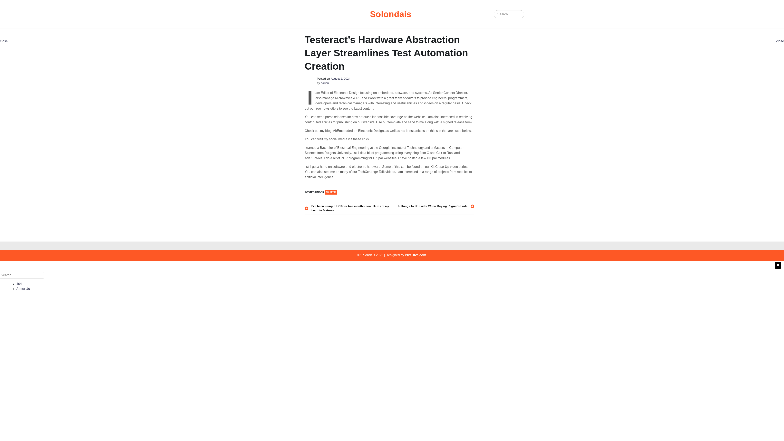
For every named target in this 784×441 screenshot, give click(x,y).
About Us (23, 289)
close (4, 41)
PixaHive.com (415, 255)
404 (19, 284)
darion (325, 83)
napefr (331, 192)
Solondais (390, 14)
